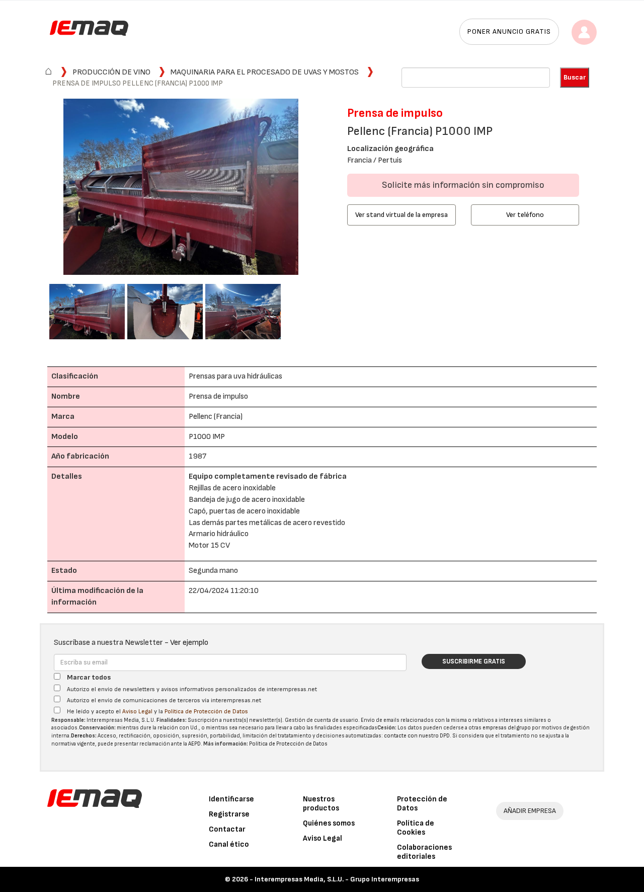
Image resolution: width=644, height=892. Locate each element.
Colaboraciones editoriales (424, 852)
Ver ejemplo (189, 642)
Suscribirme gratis (473, 661)
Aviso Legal (137, 711)
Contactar (227, 829)
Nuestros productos (321, 803)
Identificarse (231, 799)
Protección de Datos (422, 803)
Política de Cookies (415, 828)
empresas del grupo (506, 727)
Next (327, 188)
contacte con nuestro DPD (417, 735)
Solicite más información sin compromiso (463, 185)
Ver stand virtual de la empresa (401, 214)
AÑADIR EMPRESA (530, 810)
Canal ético (229, 844)
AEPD (194, 743)
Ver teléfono (525, 214)
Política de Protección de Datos (206, 711)
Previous (34, 188)
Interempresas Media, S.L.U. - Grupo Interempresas (337, 879)
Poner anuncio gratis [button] (509, 31)
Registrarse (229, 814)
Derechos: (84, 735)
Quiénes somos (329, 823)
